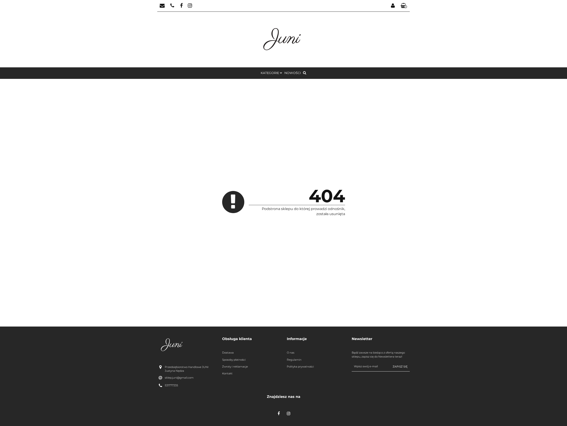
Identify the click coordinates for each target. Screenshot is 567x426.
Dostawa (228, 352)
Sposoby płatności (234, 359)
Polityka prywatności (300, 366)
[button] (404, 6)
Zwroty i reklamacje (235, 366)
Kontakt (227, 373)
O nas (290, 352)
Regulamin (294, 359)
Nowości (292, 73)
